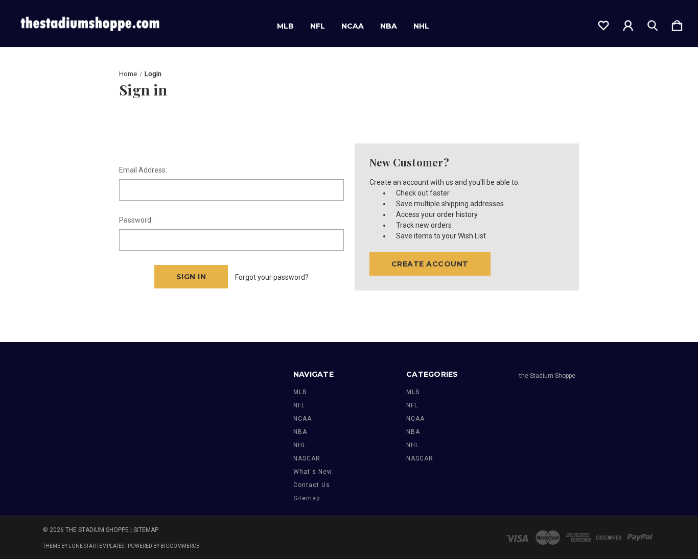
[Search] (652, 23)
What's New (312, 471)
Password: (136, 220)
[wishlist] (603, 23)
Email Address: (143, 170)
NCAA (352, 26)
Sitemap (306, 498)
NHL (421, 26)
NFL (317, 26)
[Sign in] (628, 23)
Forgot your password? (272, 277)
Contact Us (311, 485)
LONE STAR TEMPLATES (96, 546)
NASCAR (306, 458)
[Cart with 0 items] (677, 23)
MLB (285, 26)
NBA (388, 26)
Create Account (430, 264)
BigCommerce (179, 546)
